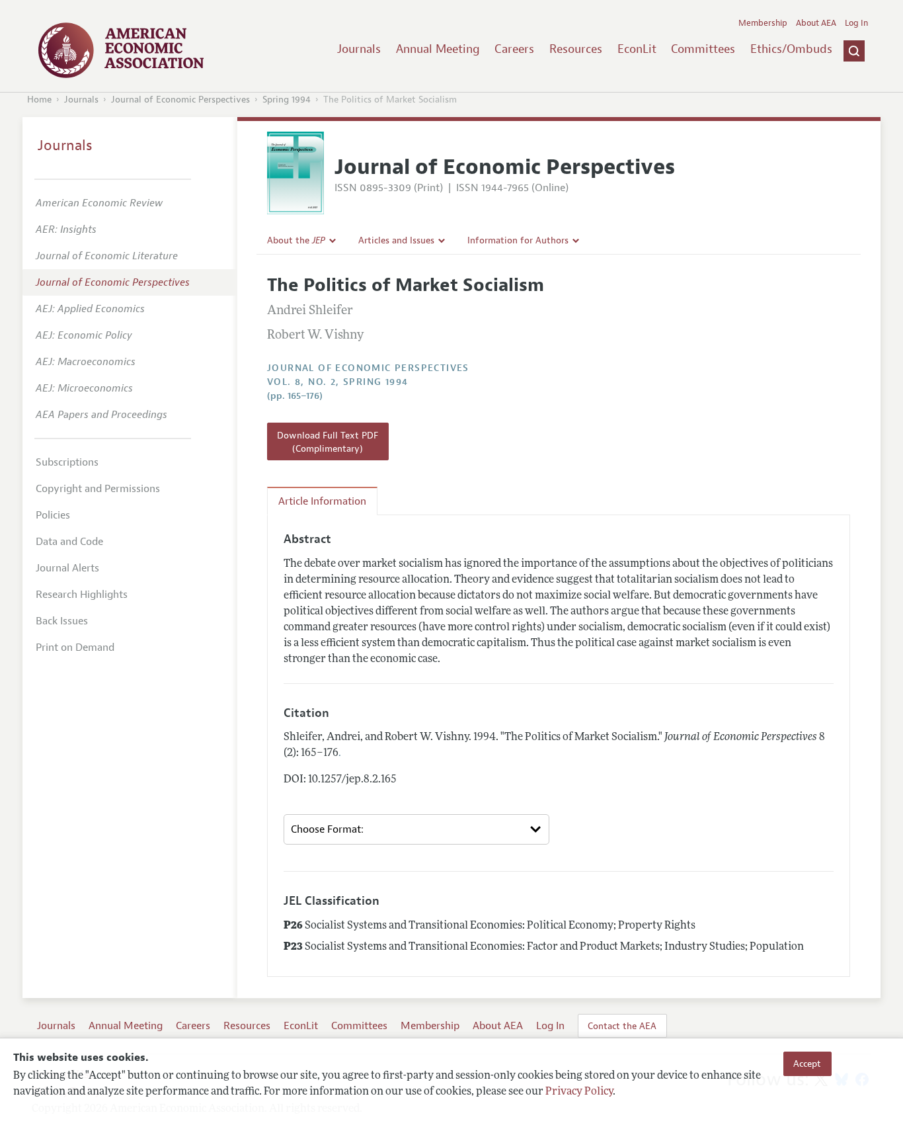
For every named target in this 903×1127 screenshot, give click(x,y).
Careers (514, 49)
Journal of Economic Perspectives (180, 99)
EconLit (636, 49)
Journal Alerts (67, 568)
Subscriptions (67, 462)
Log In (856, 23)
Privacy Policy (579, 1092)
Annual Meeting (438, 49)
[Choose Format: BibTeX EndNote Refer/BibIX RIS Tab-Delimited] (416, 829)
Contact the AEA (622, 1026)
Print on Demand (75, 647)
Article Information (322, 501)
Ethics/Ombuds (791, 49)
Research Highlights (82, 594)
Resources (575, 49)
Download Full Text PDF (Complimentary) (327, 441)
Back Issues (62, 621)
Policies (53, 515)
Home (39, 99)
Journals (359, 49)
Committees (703, 49)
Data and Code (69, 541)
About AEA (816, 23)
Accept (807, 1063)
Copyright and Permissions (98, 488)
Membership (762, 23)
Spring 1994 (286, 99)
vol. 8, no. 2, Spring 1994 (337, 382)
